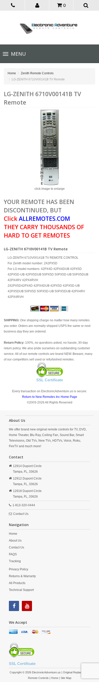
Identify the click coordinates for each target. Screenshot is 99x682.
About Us (15, 540)
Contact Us (20, 514)
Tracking (15, 561)
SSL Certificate (49, 380)
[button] (37, 5)
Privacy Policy (18, 569)
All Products (17, 583)
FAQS (13, 554)
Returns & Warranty (22, 576)
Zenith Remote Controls (37, 73)
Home (12, 73)
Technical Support (21, 590)
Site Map (66, 677)
